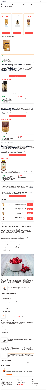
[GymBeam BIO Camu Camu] (3, 204)
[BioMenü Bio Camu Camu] (3, 218)
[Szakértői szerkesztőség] (4, 371)
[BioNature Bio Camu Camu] (3, 208)
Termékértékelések (35, 383)
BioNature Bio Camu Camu (17, 17)
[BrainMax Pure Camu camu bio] (3, 213)
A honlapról (34, 381)
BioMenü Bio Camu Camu (5, 158)
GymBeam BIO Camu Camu (6, 17)
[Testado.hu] (3, 1)
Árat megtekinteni (17, 76)
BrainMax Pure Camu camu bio (28, 17)
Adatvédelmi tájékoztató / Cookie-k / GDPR (38, 385)
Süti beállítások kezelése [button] (43, 390)
